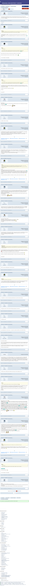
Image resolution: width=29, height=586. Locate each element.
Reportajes (3, 534)
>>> (5, 138)
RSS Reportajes (4, 568)
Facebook (3, 522)
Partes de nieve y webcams (5, 536)
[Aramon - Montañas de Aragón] (6, 583)
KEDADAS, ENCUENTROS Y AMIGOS (12, 3)
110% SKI (3, 556)
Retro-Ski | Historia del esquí (5, 558)
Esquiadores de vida (4, 564)
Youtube (3, 524)
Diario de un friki (4, 563)
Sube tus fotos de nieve (5, 538)
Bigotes (4, 129)
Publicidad (3, 517)
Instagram (3, 523)
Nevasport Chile (4, 540)
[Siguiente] (11, 9)
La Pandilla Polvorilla (4, 574)
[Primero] (5, 9)
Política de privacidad (4, 514)
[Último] (12, 9)
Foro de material (4, 545)
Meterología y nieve (4, 548)
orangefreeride (4, 204)
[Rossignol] (1, 583)
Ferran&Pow (3, 562)
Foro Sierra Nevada (4, 549)
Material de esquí (4, 539)
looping (4, 66)
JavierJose (4, 100)
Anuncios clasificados (4, 518)
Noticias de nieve (4, 533)
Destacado (2, 6)
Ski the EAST (3, 557)
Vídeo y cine (3, 537)
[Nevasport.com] (2, 1)
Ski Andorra (3, 547)
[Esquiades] (15, 583)
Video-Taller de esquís (4, 572)
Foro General (3, 544)
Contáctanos (3, 515)
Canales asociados (4, 535)
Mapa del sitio (3, 512)
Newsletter (3, 519)
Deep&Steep (3, 561)
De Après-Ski (3, 554)
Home (2, 532)
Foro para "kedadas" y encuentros (6, 546)
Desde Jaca (3, 555)
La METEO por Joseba (4, 573)
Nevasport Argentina (4, 541)
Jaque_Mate (4, 338)
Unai (4, 461)
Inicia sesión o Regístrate (4, 7)
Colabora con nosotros (4, 516)
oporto (4, 147)
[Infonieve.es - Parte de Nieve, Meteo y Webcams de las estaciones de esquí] (10, 582)
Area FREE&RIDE (4, 550)
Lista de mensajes (13, 6)
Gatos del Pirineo (4, 559)
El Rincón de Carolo (4, 553)
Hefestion (4, 14)
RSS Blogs (3, 569)
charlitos (4, 118)
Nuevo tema (25, 8)
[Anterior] (6, 9)
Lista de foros (7, 6)
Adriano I (4, 216)
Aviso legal (3, 513)
